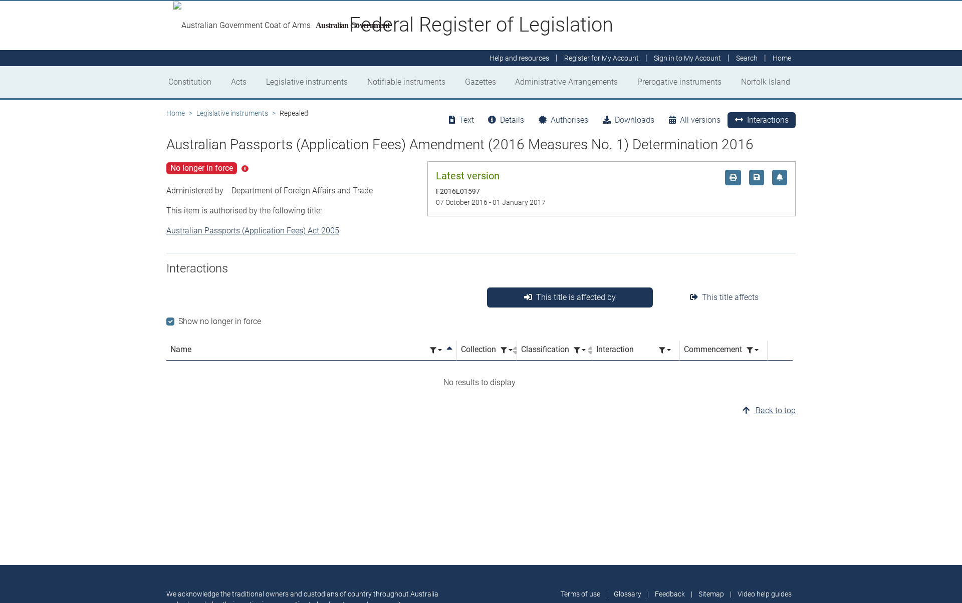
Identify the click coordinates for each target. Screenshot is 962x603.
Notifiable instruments (406, 82)
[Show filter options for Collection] (506, 350)
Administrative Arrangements (566, 82)
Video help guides (765, 594)
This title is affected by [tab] (576, 297)
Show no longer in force (219, 321)
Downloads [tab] (634, 120)
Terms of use (580, 594)
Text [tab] (466, 120)
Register (601, 58)
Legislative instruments (307, 82)
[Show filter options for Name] (435, 350)
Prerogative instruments (679, 82)
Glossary (627, 594)
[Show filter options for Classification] (579, 350)
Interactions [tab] (768, 120)
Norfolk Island (765, 82)
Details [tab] (512, 120)
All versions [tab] (700, 120)
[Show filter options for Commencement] (752, 350)
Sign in (687, 58)
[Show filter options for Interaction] (664, 350)
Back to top (775, 410)
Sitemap (711, 594)
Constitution (189, 82)
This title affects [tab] (730, 297)
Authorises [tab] (569, 120)
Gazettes (480, 82)
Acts (239, 82)
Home (175, 113)
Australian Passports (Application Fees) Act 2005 (252, 230)
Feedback (670, 594)
